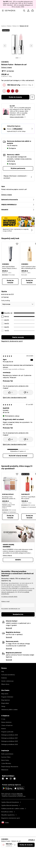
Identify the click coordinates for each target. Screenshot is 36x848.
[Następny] (31, 45)
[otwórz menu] (2, 10)
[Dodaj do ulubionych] (17, 244)
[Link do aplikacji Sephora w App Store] (19, 788)
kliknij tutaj (19, 793)
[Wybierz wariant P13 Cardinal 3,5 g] (12, 91)
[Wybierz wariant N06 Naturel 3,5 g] (4, 91)
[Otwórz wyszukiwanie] (24, 10)
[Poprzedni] (5, 45)
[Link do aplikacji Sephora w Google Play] (7, 788)
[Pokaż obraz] (18, 44)
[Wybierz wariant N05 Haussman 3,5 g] (17, 91)
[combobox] (18, 304)
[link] (18, 337)
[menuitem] (28, 10)
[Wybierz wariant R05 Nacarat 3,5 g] (8, 91)
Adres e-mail (5, 601)
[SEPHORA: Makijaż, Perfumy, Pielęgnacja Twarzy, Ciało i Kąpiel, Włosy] (10, 10)
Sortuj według (5, 300)
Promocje (20, 795)
